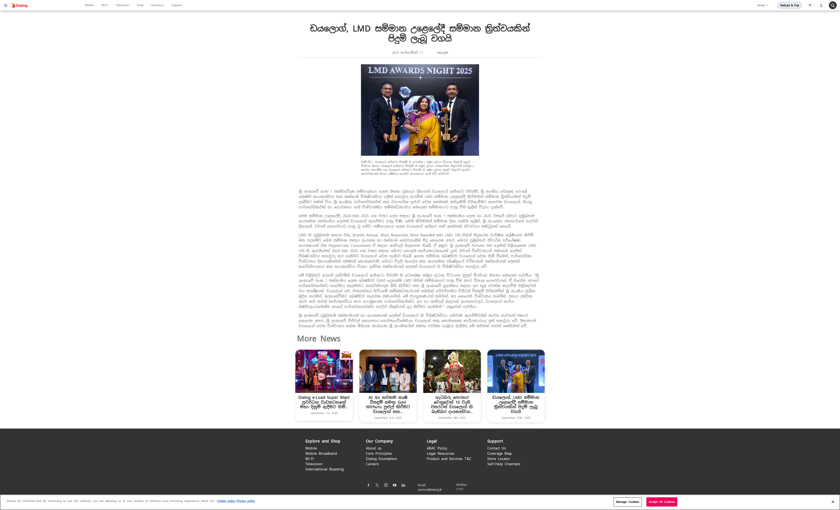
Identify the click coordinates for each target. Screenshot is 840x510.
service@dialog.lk (430, 490)
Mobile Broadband (321, 453)
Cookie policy (226, 501)
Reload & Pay (789, 5)
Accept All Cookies (662, 502)
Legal (432, 441)
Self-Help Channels (503, 464)
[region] (420, 502)
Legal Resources (440, 453)
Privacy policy (245, 501)
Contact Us (496, 448)
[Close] (833, 502)
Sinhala (761, 5)
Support (177, 5)
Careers (372, 464)
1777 (459, 489)
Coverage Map (499, 453)
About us (374, 448)
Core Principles (379, 453)
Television (122, 5)
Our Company (379, 441)
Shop (140, 5)
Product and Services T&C (449, 458)
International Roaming (324, 469)
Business (157, 5)
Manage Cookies (627, 502)
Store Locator (498, 458)
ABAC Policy (437, 448)
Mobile (89, 5)
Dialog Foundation (381, 458)
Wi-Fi (105, 5)
